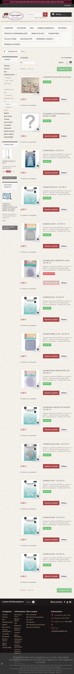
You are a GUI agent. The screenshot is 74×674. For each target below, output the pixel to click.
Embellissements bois (9, 91)
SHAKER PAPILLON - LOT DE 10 (54, 187)
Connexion (67, 5)
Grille (67, 63)
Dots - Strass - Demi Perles (9, 82)
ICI (61, 672)
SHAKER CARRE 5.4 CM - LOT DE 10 (56, 334)
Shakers (7, 104)
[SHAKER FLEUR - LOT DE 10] (30, 305)
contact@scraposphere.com (59, 631)
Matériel (62, 28)
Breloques (8, 77)
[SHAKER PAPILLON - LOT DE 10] (30, 195)
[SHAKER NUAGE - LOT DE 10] (30, 526)
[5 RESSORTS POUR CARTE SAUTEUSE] (30, 85)
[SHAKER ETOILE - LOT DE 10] (30, 489)
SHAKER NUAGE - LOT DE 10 (53, 517)
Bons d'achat (38, 33)
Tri (21, 62)
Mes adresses (30, 622)
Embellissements (46, 28)
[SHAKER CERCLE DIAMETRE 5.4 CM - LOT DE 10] (30, 269)
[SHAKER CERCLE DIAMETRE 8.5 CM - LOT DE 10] (30, 379)
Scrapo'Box (53, 33)
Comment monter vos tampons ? (17, 651)
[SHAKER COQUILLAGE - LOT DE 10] (30, 452)
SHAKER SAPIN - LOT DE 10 (53, 150)
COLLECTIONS (10, 39)
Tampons (8, 28)
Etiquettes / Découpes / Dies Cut (8, 98)
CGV (15, 623)
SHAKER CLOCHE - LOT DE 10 (54, 224)
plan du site (43, 17)
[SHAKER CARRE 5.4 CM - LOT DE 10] (30, 342)
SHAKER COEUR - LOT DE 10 (53, 554)
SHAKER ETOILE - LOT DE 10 (53, 480)
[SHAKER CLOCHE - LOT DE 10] (30, 232)
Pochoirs (21, 28)
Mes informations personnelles (35, 624)
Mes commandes (31, 614)
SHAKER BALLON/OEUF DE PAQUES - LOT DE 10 (57, 408)
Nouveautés (26, 39)
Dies (32, 28)
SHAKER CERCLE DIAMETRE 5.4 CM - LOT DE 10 (56, 261)
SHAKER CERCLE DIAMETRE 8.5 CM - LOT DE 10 (56, 371)
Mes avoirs (29, 619)
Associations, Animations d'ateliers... (18, 641)
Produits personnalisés (16, 33)
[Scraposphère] (13, 15)
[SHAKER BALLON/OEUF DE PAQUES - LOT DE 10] (30, 415)
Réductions (17, 625)
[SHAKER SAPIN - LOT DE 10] (30, 159)
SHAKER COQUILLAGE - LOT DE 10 (56, 444)
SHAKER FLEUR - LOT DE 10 (53, 297)
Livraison (17, 632)
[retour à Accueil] (4, 51)
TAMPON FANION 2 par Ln (9, 162)
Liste (70, 63)
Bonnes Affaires (12, 44)
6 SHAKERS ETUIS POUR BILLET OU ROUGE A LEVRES (56, 115)
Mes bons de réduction (33, 627)
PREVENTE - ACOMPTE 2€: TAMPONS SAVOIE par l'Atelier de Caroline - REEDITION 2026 (9, 207)
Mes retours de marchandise (34, 617)
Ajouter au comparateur (29, 105)
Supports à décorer (8, 109)
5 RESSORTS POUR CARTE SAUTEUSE (57, 77)
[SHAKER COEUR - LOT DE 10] (30, 562)
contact (36, 17)
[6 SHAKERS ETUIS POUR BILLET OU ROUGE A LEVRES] (30, 122)
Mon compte (31, 611)
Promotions (8, 144)
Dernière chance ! (44, 39)
